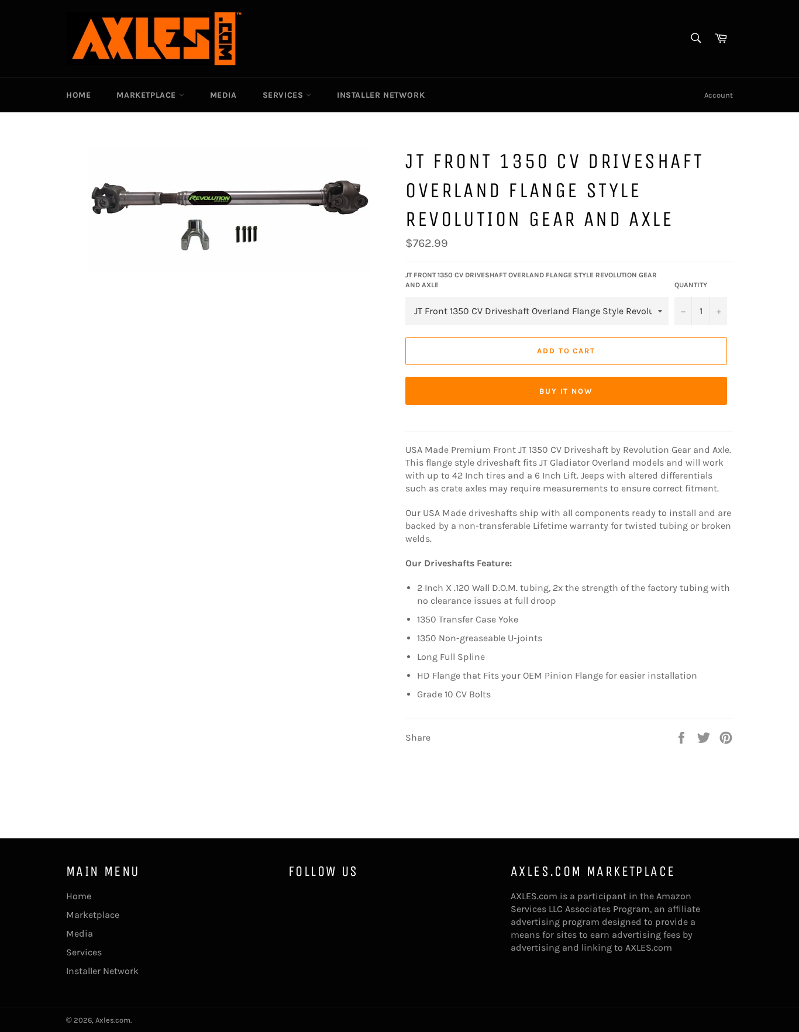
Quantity (690, 285)
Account (718, 95)
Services (284, 95)
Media (223, 95)
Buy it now (566, 391)
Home (78, 95)
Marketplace (147, 95)
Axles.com (112, 1020)
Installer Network (381, 95)
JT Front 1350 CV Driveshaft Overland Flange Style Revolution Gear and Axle (531, 280)
